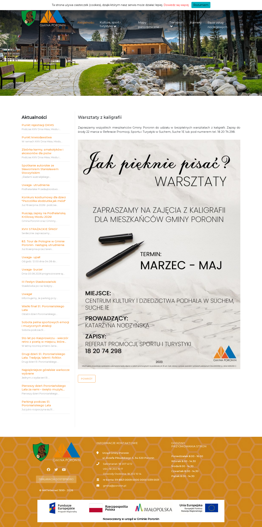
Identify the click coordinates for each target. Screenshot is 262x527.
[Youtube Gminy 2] (64, 469)
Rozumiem (200, 5)
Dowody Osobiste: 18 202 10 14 (122, 473)
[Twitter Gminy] (56, 469)
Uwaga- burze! (32, 269)
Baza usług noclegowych (217, 25)
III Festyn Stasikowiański (39, 282)
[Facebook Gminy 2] (48, 469)
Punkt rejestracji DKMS (38, 125)
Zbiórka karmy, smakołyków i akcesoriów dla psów (42, 151)
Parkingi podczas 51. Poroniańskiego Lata (36, 403)
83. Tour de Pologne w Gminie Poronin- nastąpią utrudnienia (43, 243)
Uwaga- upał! (31, 257)
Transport (176, 22)
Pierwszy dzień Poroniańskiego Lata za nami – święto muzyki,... (44, 387)
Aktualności (85, 22)
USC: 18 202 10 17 (113, 468)
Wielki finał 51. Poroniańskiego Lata (43, 308)
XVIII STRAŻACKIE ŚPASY (40, 229)
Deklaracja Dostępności (56, 479)
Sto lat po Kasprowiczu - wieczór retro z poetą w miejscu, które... (45, 339)
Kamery (196, 22)
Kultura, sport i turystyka (110, 24)
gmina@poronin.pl (114, 485)
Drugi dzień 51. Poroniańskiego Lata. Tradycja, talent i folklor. (43, 355)
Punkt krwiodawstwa (37, 137)
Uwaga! (27, 294)
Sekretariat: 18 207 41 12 (117, 463)
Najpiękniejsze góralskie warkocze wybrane (46, 371)
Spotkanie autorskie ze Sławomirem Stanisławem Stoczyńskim (40, 169)
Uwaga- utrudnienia (35, 185)
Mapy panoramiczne (148, 25)
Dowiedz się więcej (176, 5)
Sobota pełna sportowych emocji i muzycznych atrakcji (45, 324)
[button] (87, 379)
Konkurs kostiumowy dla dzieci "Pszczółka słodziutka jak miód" (44, 199)
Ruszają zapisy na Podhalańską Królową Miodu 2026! (44, 215)
